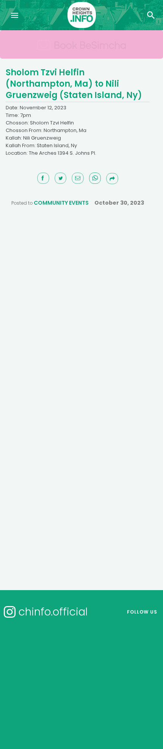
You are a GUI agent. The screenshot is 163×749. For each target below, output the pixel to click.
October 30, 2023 (119, 203)
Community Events (61, 203)
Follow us (142, 612)
